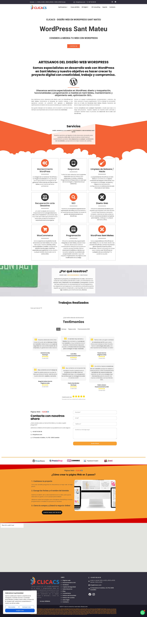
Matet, (77, 611)
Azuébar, (109, 609)
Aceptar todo (20, 610)
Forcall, (108, 610)
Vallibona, (83, 613)
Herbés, (46, 611)
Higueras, (50, 611)
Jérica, (56, 611)
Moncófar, (80, 611)
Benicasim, (48, 610)
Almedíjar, (67, 609)
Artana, (102, 609)
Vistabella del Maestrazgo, (67, 614)
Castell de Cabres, (83, 610)
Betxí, (60, 610)
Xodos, (58, 610)
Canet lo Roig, (77, 610)
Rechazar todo (26, 607)
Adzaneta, (109, 608)
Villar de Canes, (45, 614)
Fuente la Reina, (113, 610)
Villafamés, (87, 613)
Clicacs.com (84, 606)
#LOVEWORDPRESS (73, 275)
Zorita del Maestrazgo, (79, 614)
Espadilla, (97, 610)
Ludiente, (70, 611)
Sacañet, (95, 612)
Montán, (84, 611)
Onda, (108, 611)
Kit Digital (85, 7)
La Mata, (74, 611)
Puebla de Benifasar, (69, 612)
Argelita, (99, 609)
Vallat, (79, 613)
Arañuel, (88, 609)
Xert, (53, 610)
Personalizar (11, 607)
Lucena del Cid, (61, 611)
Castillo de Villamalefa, (110, 610)
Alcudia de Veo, (43, 609)
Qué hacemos (62, 7)
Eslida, (93, 610)
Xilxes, (48, 610)
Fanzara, (100, 610)
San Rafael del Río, (105, 612)
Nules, (99, 611)
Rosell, (92, 612)
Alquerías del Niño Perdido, (79, 609)
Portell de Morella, (53, 612)
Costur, (79, 610)
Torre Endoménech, (39, 613)
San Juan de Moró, (112, 612)
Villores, (57, 614)
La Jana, (53, 611)
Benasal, (40, 610)
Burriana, (66, 610)
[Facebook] (90, 594)
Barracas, (112, 609)
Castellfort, (89, 610)
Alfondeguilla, (49, 609)
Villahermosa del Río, (102, 613)
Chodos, (55, 610)
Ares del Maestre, (94, 609)
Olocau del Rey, (104, 611)
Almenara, (71, 609)
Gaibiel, (40, 611)
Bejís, (115, 609)
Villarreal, (50, 614)
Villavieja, (54, 614)
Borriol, (62, 610)
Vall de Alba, (63, 613)
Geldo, (43, 611)
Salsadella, (99, 612)
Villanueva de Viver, (38, 614)
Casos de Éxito (75, 7)
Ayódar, (105, 609)
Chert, (51, 610)
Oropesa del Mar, (113, 611)
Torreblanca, (45, 613)
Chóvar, (61, 610)
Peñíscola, (40, 612)
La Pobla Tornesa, (83, 612)
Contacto (112, 7)
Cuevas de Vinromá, (85, 610)
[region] (20, 602)
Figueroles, (104, 610)
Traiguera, (55, 613)
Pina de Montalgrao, (46, 612)
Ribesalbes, (89, 612)
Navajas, (96, 611)
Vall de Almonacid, (69, 613)
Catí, (115, 610)
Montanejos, (88, 611)
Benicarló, (44, 610)
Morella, (92, 611)
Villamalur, (108, 613)
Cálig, (73, 610)
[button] (142, 612)
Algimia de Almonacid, (56, 609)
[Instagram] (93, 594)
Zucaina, (85, 614)
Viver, (74, 614)
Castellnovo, (93, 610)
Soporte (104, 7)
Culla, (90, 610)
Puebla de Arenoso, (61, 612)
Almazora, (63, 609)
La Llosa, (66, 611)
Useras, (58, 613)
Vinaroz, (60, 614)
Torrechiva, (50, 613)
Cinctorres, (65, 610)
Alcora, (38, 609)
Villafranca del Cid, (94, 613)
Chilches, (45, 610)
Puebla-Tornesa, (76, 612)
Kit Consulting (96, 7)
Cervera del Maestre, (38, 610)
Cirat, (69, 610)
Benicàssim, (52, 610)
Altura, (85, 609)
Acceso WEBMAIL (45, 601)
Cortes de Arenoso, (74, 610)
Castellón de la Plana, (100, 610)
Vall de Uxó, (75, 613)
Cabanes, (70, 610)
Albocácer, (114, 608)
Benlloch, (57, 610)
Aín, (111, 608)
